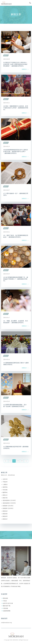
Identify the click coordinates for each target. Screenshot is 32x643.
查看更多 (24, 69)
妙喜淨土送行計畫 (8, 603)
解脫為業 (5, 513)
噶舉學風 (5, 487)
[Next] (26, 461)
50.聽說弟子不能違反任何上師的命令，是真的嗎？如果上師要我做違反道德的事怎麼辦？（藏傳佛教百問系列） (15, 64)
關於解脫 (5, 598)
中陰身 (5, 600)
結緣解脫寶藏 (6, 610)
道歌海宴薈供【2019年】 (9, 500)
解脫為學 (5, 516)
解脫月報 (5, 497)
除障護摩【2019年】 (8, 505)
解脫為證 (5, 511)
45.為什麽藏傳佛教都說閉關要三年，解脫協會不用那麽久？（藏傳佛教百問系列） (15, 279)
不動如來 (5, 481)
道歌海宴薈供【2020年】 (9, 503)
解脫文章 (6, 55)
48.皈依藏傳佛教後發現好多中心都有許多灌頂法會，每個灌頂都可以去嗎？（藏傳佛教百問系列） (15, 151)
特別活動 (5, 489)
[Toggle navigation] (30, 3)
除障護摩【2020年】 (8, 508)
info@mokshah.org (6, 622)
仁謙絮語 (5, 484)
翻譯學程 (5, 492)
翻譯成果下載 (6, 605)
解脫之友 (5, 495)
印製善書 (5, 608)
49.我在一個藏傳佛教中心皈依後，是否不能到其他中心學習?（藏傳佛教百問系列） (15, 107)
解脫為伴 (5, 519)
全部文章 (5, 479)
